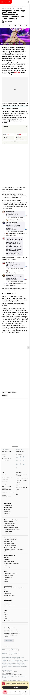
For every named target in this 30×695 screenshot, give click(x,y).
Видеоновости (7, 511)
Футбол (5, 614)
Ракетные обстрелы (8, 521)
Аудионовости (7, 513)
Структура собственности (21, 487)
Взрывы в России (8, 531)
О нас (3, 472)
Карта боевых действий (9, 523)
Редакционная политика (7, 477)
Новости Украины (8, 507)
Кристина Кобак (8, 21)
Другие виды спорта (8, 620)
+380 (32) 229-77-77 (10, 673)
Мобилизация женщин (9, 543)
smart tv (6, 653)
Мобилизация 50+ (8, 541)
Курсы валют (7, 559)
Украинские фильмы (8, 575)
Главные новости (8, 505)
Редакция (4, 474)
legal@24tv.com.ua (18, 674)
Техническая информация (21, 480)
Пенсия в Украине (8, 567)
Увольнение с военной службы (11, 539)
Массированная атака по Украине (12, 529)
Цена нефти (6, 557)
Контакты (18, 482)
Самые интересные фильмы (10, 573)
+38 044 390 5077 (20, 451)
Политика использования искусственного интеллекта (8, 492)
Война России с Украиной (11, 519)
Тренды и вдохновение (9, 606)
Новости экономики (9, 555)
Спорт (5, 610)
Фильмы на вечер (8, 577)
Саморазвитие (7, 593)
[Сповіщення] (28, 2)
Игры (17, 494)
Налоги (5, 565)
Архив (17, 489)
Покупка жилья (7, 604)
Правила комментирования (22, 478)
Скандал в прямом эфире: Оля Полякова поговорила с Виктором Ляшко (15, 104)
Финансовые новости (9, 561)
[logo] (9, 2)
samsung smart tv (15, 653)
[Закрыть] (27, 683)
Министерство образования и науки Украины (14, 587)
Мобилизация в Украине (10, 538)
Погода (5, 515)
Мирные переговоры (9, 525)
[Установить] (15, 685)
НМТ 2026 (6, 591)
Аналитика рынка (8, 602)
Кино (5, 571)
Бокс (5, 612)
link (16, 457)
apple (15, 649)
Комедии (6, 579)
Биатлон (6, 618)
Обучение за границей (9, 595)
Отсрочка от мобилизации (10, 547)
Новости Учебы (8, 586)
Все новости (7, 503)
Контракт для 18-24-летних (10, 545)
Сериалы (6, 581)
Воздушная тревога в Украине (11, 527)
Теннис (5, 616)
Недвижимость (8, 600)
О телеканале (5, 479)
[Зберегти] (26, 26)
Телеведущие (4, 481)
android (6, 649)
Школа (5, 589)
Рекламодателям (5, 484)
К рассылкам (9, 640)
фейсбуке (17, 72)
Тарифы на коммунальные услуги (11, 563)
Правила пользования (6, 486)
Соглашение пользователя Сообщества (21, 475)
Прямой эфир (7, 509)
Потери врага (7, 533)
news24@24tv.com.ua (6, 451)
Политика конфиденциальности (6, 489)
